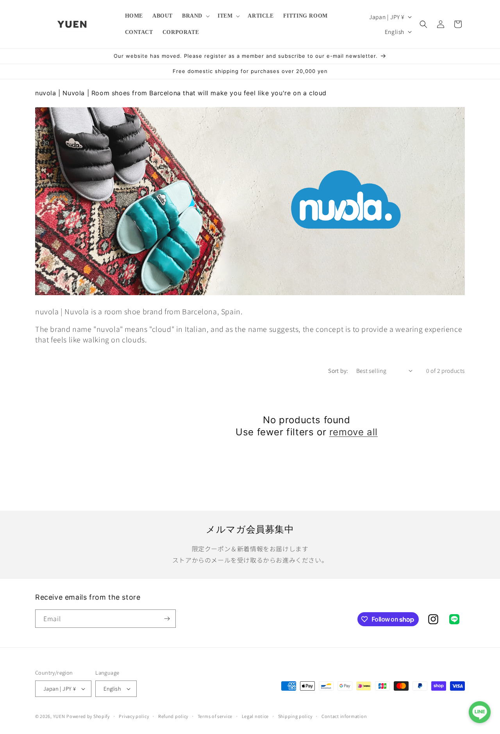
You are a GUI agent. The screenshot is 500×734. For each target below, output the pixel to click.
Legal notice (255, 716)
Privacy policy (134, 716)
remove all (353, 432)
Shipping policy (295, 716)
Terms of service (215, 716)
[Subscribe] (166, 618)
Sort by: (338, 370)
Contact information (344, 716)
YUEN (59, 716)
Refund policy (173, 716)
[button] (195, 16)
